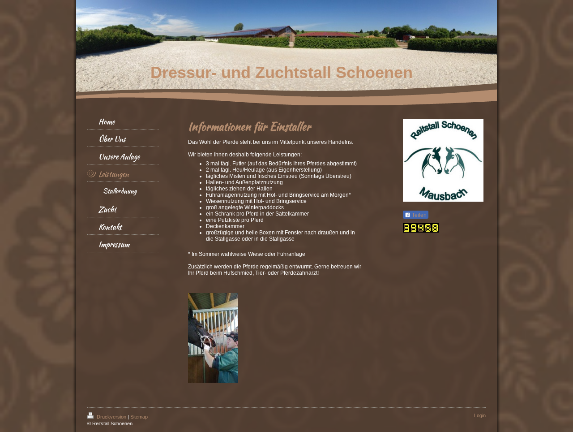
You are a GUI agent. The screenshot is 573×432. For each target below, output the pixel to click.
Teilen (419, 215)
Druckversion (111, 416)
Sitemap (139, 416)
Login (480, 415)
